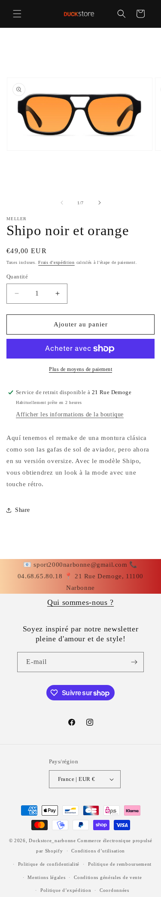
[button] (17, 13)
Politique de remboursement (120, 864)
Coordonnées (114, 890)
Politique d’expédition (65, 890)
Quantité (17, 276)
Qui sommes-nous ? (80, 602)
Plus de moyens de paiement (80, 369)
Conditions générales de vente (108, 877)
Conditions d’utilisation (98, 850)
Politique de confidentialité (49, 864)
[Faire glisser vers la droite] (99, 202)
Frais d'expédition (56, 262)
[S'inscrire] (134, 662)
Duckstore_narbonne (52, 840)
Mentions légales (46, 877)
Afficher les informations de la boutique (70, 414)
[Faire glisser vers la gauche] (61, 202)
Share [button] (22, 510)
